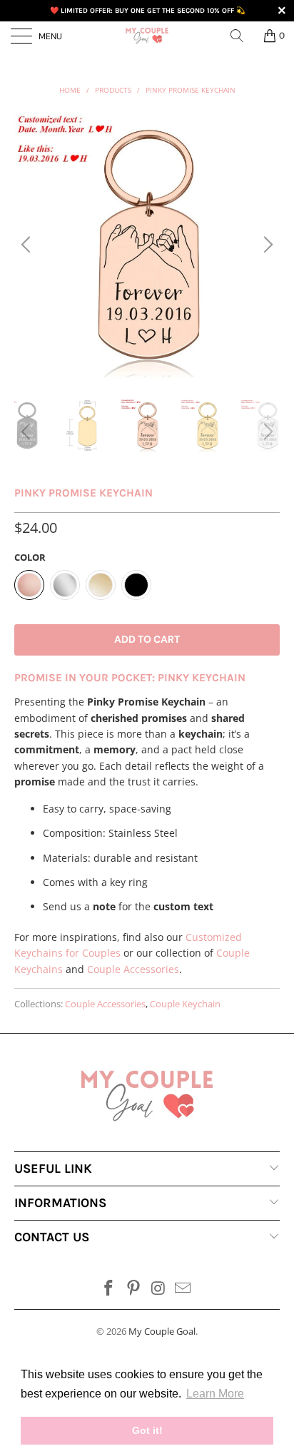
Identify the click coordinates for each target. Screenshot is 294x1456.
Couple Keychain (185, 1004)
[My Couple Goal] (147, 35)
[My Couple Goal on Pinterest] (134, 1289)
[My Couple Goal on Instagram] (159, 1289)
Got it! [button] (147, 1430)
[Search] (242, 35)
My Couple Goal (162, 1331)
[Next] (266, 244)
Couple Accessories (133, 969)
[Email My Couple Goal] (183, 1289)
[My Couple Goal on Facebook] (109, 1289)
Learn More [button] (215, 1394)
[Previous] (28, 244)
